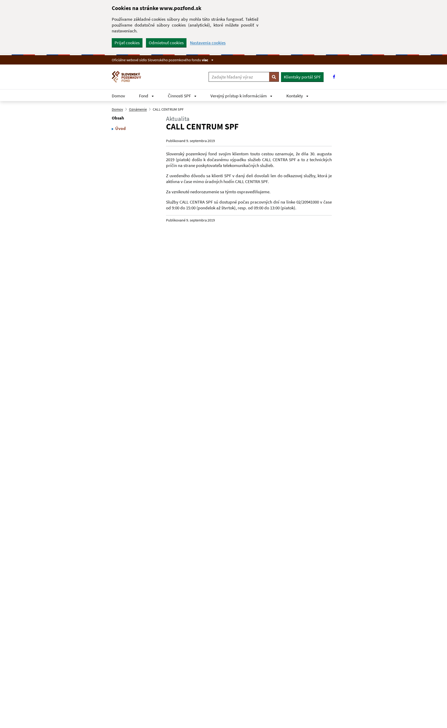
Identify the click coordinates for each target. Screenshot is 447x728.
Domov (118, 96)
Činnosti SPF (180, 96)
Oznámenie (138, 109)
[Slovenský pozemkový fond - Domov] (128, 77)
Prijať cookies (127, 42)
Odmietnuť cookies (166, 42)
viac (205, 60)
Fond (144, 96)
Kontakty (295, 96)
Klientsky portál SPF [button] (302, 77)
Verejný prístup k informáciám (239, 96)
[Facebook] (334, 77)
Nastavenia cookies (208, 43)
